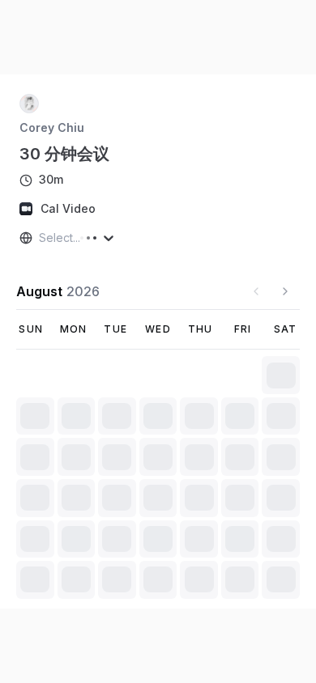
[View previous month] (256, 291)
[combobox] (40, 238)
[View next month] (285, 291)
